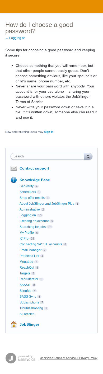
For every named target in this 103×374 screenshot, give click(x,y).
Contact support (34, 168)
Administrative (30, 209)
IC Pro (24, 238)
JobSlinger (29, 324)
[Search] (88, 156)
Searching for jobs (33, 227)
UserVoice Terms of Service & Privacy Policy (68, 357)
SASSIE (25, 285)
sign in (49, 131)
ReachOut (27, 267)
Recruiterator (29, 279)
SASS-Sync (28, 296)
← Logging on (15, 38)
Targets (25, 273)
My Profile (27, 233)
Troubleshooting (31, 308)
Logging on (28, 215)
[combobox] (48, 156)
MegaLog (26, 262)
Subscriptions (29, 302)
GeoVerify (27, 186)
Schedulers (28, 192)
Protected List (29, 256)
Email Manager (30, 250)
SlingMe (25, 291)
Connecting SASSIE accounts (41, 244)
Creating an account (34, 221)
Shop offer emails (32, 198)
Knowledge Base (35, 180)
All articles (27, 314)
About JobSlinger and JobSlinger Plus (47, 203)
